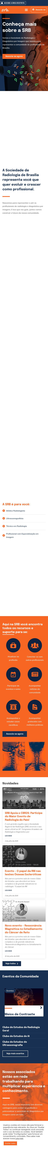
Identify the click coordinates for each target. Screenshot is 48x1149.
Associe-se (40, 10)
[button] (26, 9)
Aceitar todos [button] (10, 1143)
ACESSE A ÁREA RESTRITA (14, 3)
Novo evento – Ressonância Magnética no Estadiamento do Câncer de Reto (23, 929)
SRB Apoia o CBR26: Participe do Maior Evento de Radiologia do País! (23, 816)
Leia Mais (8, 836)
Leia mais (19, 1138)
